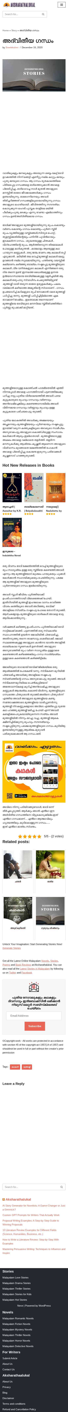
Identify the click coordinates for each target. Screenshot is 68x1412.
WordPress (45, 1305)
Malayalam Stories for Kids (17, 1294)
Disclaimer (8, 1398)
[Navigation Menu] (62, 5)
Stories (54, 960)
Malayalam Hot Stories (14, 1299)
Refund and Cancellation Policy (19, 1409)
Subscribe (34, 1026)
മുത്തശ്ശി (26, 1067)
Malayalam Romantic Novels (18, 1318)
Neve (20, 1305)
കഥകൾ (15, 1067)
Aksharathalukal (18, 1199)
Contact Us (8, 1369)
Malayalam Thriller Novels (16, 1335)
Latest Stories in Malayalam (35, 968)
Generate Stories (11, 948)
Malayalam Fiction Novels (16, 1324)
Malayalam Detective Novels (18, 1346)
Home (5, 30)
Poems (6, 964)
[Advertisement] (34, 136)
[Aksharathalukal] (18, 5)
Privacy (6, 1387)
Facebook (26, 972)
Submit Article (9, 1358)
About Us (7, 1363)
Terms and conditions (13, 1403)
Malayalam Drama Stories (16, 1283)
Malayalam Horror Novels (16, 1340)
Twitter (12, 972)
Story (14, 30)
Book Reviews (23, 964)
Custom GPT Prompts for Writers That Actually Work (31, 1215)
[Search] (43, 14)
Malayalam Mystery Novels (17, 1329)
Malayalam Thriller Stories (16, 1288)
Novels (45, 960)
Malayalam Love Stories (15, 1277)
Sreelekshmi (12, 47)
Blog (4, 1392)
